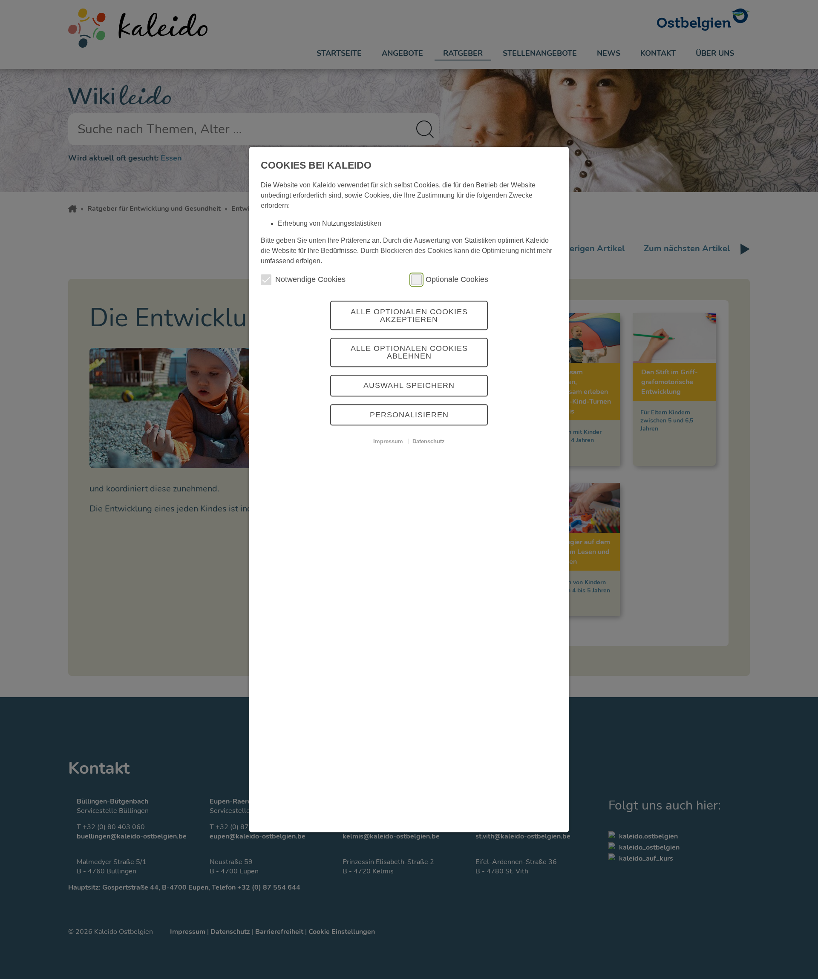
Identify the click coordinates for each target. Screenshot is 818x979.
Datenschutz (428, 441)
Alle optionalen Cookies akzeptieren (409, 315)
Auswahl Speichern (409, 386)
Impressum (388, 441)
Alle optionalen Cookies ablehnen (409, 353)
